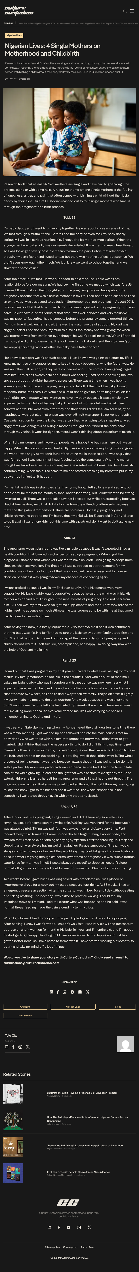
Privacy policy (52, 1247)
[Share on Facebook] (58, 992)
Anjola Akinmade (54, 1148)
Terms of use (87, 1247)
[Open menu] (132, 11)
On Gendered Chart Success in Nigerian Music (69, 23)
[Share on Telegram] (72, 992)
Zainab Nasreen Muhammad (59, 1175)
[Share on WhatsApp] (64, 992)
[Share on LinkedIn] (51, 992)
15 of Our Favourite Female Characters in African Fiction (78, 1172)
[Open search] (124, 11)
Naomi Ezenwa (53, 1096)
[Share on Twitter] (87, 992)
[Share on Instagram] (80, 992)
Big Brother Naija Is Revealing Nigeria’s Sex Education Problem (82, 1092)
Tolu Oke (12, 78)
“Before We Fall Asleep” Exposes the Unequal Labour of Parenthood (85, 1145)
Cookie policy (70, 1247)
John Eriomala (53, 1124)
